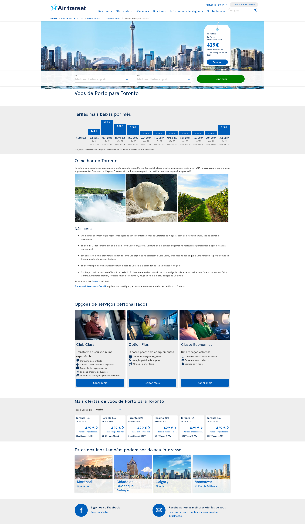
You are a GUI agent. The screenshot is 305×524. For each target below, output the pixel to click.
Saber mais (100, 383)
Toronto (96, 281)
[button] (221, 79)
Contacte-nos (216, 11)
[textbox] (102, 79)
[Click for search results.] (255, 10)
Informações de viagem (185, 11)
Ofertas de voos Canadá (131, 11)
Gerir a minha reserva (244, 4)
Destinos (158, 11)
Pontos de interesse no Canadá (90, 286)
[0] (81, 128)
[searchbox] (243, 10)
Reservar (103, 11)
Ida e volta (81, 409)
